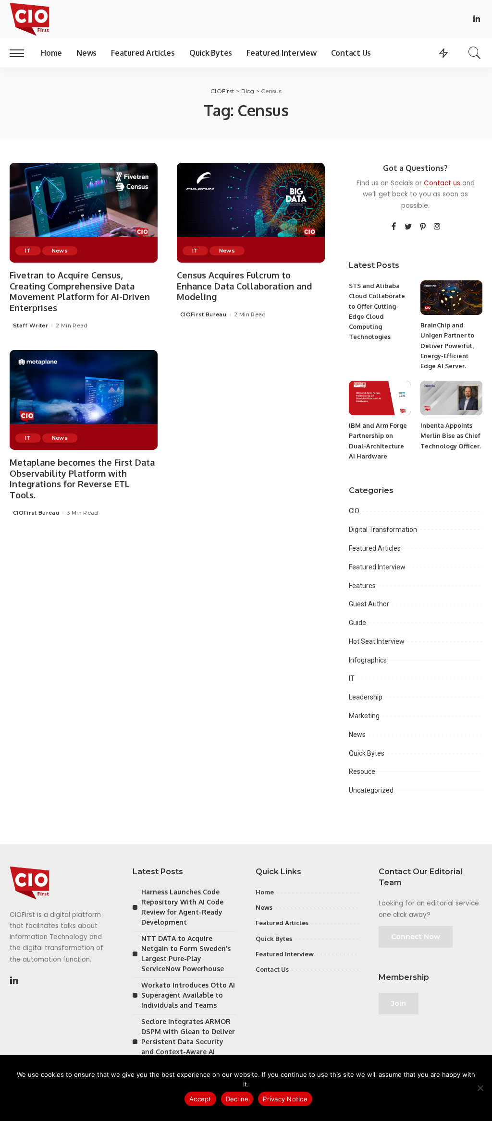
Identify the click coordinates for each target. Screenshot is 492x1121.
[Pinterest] (423, 227)
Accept (200, 1099)
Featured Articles (375, 548)
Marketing (364, 716)
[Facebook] (393, 227)
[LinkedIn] (476, 19)
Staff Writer (30, 325)
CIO (354, 511)
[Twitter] (408, 227)
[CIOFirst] (29, 19)
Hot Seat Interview (377, 641)
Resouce (362, 771)
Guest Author (369, 604)
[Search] (474, 52)
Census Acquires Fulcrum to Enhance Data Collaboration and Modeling (244, 286)
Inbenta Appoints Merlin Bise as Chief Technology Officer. (450, 436)
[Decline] (480, 1088)
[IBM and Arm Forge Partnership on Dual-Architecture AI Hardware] (380, 398)
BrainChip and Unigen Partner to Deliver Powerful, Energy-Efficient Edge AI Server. (447, 345)
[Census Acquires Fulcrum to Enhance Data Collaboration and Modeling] (251, 213)
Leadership (365, 697)
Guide (357, 623)
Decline (237, 1099)
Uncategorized (371, 790)
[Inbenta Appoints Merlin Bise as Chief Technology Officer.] (451, 398)
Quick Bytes (366, 753)
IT (28, 250)
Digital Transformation (383, 529)
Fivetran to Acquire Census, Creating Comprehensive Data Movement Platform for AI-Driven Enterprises (80, 291)
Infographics (368, 660)
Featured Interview (377, 567)
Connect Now (415, 936)
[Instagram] (437, 227)
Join (398, 1003)
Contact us (442, 183)
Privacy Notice (285, 1099)
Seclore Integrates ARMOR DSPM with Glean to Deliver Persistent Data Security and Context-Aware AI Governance (188, 1041)
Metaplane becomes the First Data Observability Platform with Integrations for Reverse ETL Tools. (82, 478)
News (60, 250)
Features (362, 586)
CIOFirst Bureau (203, 314)
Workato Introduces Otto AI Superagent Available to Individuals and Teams (188, 995)
